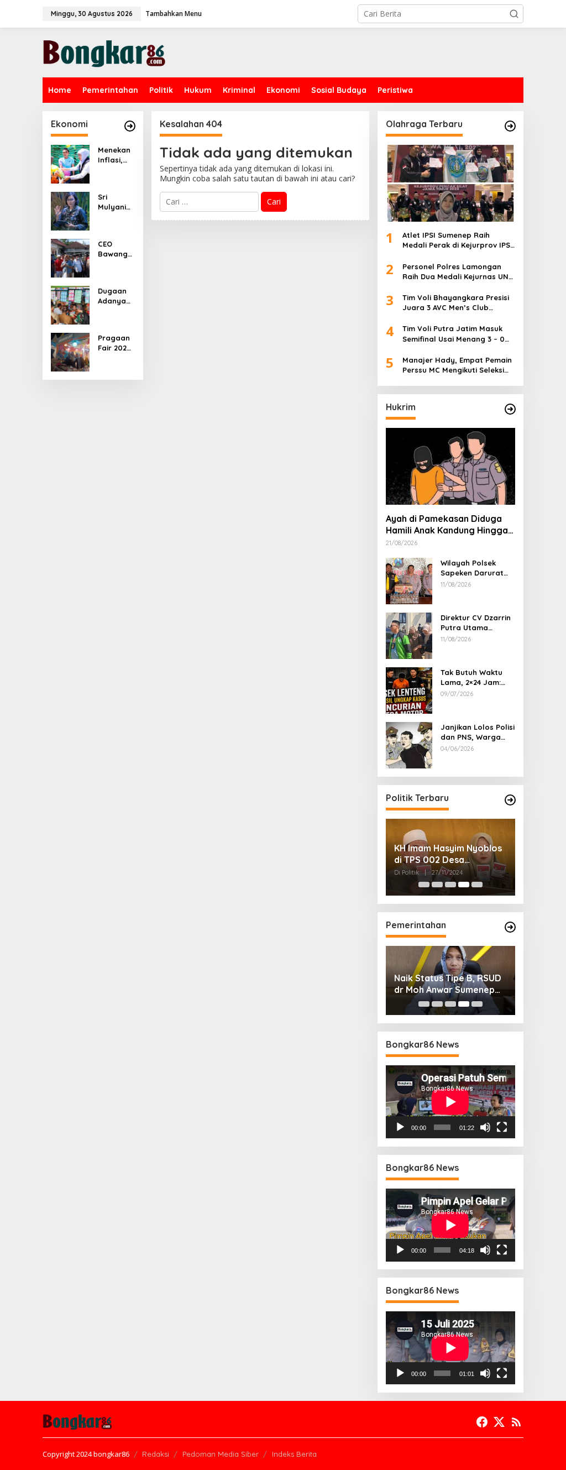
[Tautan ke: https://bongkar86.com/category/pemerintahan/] (510, 927)
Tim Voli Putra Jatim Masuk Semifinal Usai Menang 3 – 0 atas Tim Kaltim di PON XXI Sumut (453, 333)
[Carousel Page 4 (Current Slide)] (463, 884)
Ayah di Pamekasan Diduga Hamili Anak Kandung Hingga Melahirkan (447, 524)
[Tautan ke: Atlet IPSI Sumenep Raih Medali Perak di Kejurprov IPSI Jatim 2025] (450, 183)
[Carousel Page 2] (437, 884)
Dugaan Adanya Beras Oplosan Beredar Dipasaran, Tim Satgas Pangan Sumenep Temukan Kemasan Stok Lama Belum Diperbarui (115, 296)
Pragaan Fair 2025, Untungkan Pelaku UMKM (115, 343)
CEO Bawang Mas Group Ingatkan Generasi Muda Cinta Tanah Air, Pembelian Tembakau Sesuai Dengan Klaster (116, 249)
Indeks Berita (294, 1454)
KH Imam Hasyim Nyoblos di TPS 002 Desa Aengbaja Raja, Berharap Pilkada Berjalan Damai (448, 854)
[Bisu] (485, 1127)
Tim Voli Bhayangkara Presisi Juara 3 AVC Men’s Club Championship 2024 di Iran (455, 302)
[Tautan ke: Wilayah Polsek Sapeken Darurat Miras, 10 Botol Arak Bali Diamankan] (409, 580)
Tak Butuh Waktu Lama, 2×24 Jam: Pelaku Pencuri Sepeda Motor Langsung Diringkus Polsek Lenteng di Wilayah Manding (476, 677)
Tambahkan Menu (173, 13)
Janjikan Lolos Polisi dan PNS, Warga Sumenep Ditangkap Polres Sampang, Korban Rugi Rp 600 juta (478, 732)
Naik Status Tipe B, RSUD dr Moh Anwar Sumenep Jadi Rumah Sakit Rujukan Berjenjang (449, 984)
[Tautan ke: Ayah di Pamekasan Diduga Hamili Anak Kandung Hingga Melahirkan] (450, 466)
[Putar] (400, 1127)
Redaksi (155, 1454)
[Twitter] (499, 1422)
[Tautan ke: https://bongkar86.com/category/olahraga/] (510, 126)
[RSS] (516, 1422)
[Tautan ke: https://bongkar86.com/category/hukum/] (510, 409)
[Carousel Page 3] (450, 884)
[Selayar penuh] (501, 1127)
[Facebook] (482, 1422)
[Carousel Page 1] (423, 884)
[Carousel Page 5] (477, 884)
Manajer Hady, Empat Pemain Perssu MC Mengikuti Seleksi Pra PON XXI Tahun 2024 (457, 365)
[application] (450, 1101)
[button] (514, 13)
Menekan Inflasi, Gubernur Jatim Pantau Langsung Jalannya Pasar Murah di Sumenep (116, 155)
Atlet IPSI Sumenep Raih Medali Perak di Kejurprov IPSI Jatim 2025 (457, 240)
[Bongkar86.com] (104, 51)
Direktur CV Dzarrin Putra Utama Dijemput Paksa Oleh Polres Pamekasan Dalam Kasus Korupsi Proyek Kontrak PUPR (476, 622)
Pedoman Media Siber (220, 1454)
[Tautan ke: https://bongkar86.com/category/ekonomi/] (130, 126)
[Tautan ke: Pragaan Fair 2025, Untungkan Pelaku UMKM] (70, 351)
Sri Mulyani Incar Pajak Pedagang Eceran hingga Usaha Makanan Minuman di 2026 (115, 202)
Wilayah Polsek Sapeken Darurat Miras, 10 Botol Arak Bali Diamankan (477, 568)
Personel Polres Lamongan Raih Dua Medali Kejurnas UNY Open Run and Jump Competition (457, 271)
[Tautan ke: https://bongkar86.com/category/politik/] (510, 800)
